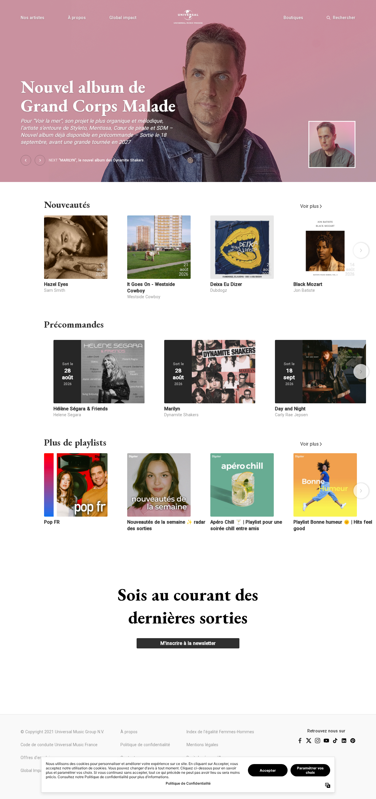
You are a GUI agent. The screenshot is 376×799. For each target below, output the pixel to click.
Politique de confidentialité (145, 744)
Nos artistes (32, 17)
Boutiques (293, 17)
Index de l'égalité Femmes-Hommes (220, 731)
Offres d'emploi (35, 757)
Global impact (122, 17)
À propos (77, 17)
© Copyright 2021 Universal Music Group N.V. (62, 731)
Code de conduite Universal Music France (59, 744)
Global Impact (33, 770)
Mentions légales (202, 744)
